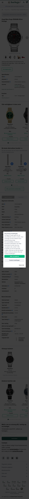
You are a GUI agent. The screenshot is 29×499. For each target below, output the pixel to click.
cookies (18, 237)
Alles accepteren (14, 256)
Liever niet (21, 265)
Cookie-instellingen (14, 260)
